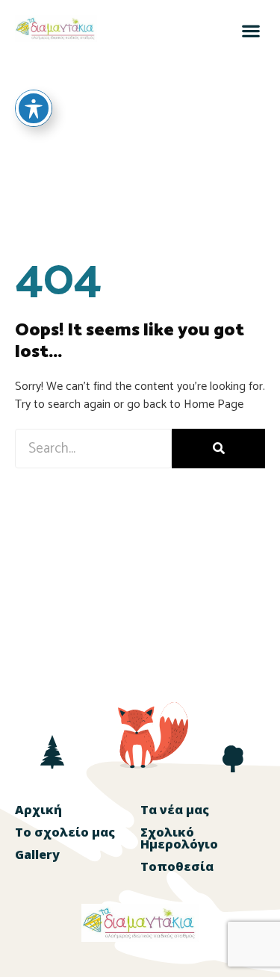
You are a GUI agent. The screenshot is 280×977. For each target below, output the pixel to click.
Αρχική (38, 809)
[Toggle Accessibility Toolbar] (34, 108)
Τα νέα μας (174, 809)
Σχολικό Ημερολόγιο (179, 838)
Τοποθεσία (177, 866)
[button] (250, 30)
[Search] (218, 448)
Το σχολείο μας (65, 832)
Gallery (37, 854)
